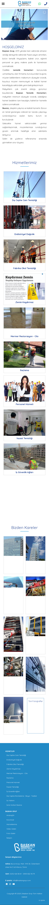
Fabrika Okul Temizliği (15, 764)
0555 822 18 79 (29, 874)
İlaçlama (10, 778)
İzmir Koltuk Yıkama (14, 805)
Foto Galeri (11, 833)
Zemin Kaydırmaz (13, 769)
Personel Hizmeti (13, 782)
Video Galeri (11, 829)
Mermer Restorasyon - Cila (17, 773)
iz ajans (42, 900)
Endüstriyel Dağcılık (14, 760)
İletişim (9, 838)
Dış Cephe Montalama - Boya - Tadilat (22, 796)
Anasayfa (10, 815)
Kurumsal (10, 820)
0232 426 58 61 (16, 874)
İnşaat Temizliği (13, 787)
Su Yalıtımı (10, 800)
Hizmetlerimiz (12, 824)
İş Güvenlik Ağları (13, 791)
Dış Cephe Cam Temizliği (16, 755)
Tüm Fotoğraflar (35, 701)
